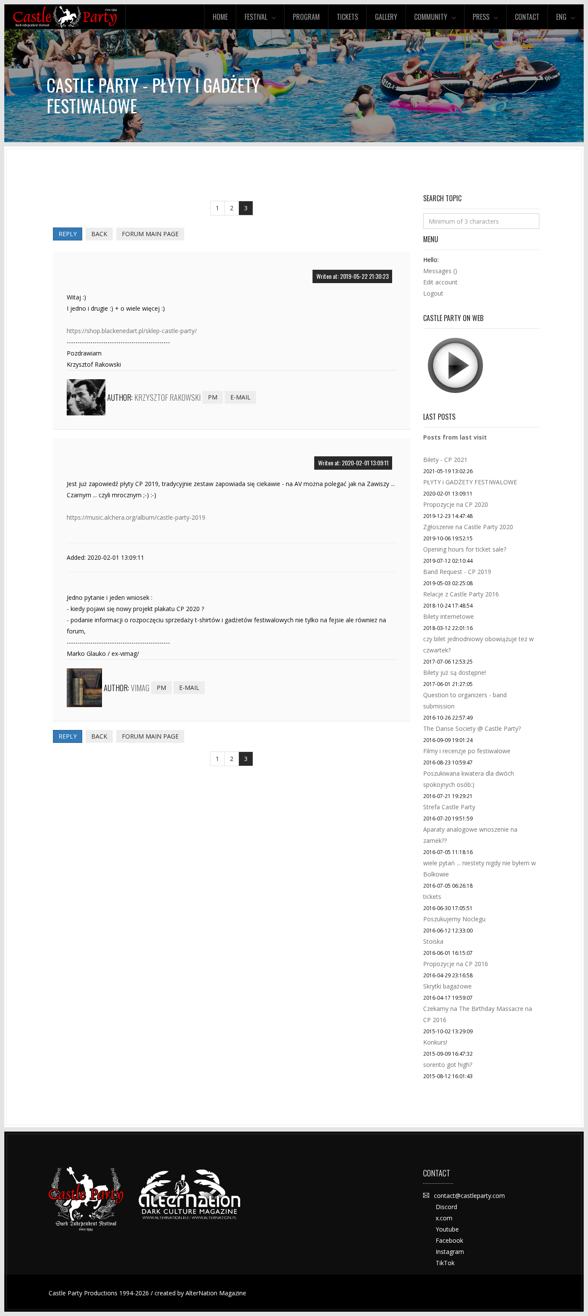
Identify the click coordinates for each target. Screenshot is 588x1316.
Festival (255, 17)
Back (99, 234)
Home (220, 17)
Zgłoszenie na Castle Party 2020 (468, 527)
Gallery (386, 17)
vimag (140, 687)
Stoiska (433, 941)
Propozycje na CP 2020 (455, 504)
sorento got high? (447, 1064)
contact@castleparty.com (469, 1195)
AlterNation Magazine (216, 1293)
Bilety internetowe (448, 616)
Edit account (440, 282)
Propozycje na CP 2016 (455, 964)
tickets (432, 896)
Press (481, 17)
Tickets (347, 17)
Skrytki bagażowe (447, 986)
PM (212, 397)
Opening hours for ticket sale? (464, 549)
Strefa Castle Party (449, 807)
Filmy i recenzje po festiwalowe (467, 751)
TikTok (445, 1263)
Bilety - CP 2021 (445, 459)
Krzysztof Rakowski (167, 397)
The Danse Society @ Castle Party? (472, 728)
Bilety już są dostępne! (454, 672)
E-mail (240, 397)
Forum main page (150, 234)
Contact (527, 17)
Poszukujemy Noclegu (454, 919)
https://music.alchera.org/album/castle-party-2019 (136, 517)
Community (430, 17)
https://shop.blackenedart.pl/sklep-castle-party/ (132, 331)
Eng (561, 17)
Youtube (447, 1229)
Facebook (449, 1240)
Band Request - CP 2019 (457, 572)
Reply (68, 234)
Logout (433, 293)
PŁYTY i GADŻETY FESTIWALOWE (470, 482)
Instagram (450, 1251)
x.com (444, 1218)
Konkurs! (435, 1042)
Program (306, 17)
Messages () (440, 271)
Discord (446, 1207)
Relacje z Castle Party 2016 (461, 594)
